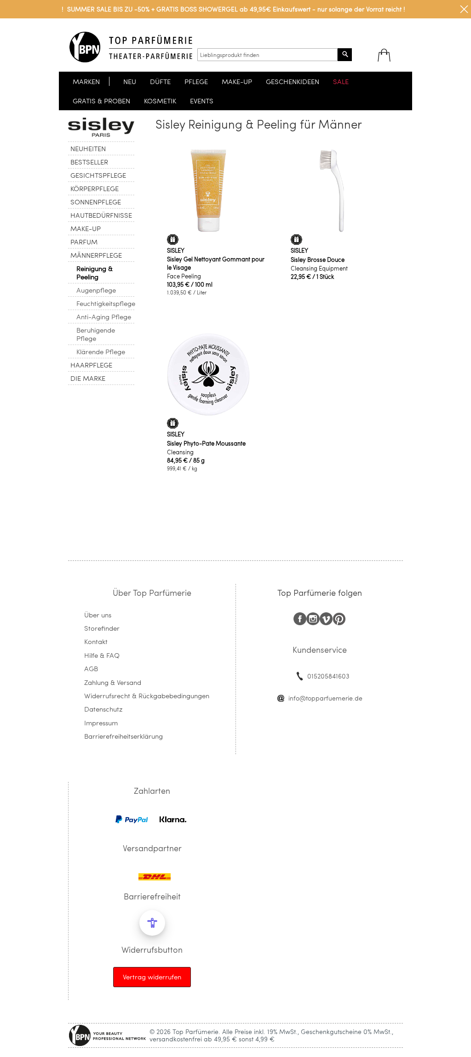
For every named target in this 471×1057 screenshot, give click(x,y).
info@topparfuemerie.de (325, 698)
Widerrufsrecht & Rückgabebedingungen (146, 695)
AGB (91, 668)
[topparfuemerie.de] (130, 47)
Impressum (101, 722)
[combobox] (267, 54)
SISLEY (175, 250)
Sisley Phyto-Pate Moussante (206, 443)
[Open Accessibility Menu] (152, 923)
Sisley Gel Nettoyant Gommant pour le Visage (215, 263)
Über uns (97, 614)
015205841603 (328, 676)
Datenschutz (103, 708)
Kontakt (96, 641)
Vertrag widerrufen (152, 976)
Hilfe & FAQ (102, 655)
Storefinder (102, 628)
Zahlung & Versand (112, 682)
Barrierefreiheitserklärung (123, 735)
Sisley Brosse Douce (318, 259)
